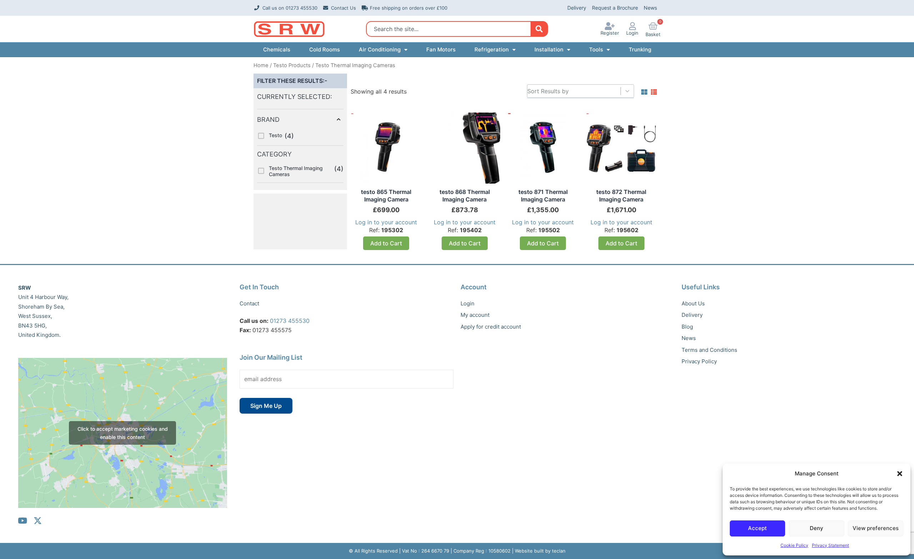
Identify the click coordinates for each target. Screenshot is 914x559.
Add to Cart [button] (386, 243)
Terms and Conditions (709, 349)
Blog (687, 326)
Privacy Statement (830, 545)
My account (475, 314)
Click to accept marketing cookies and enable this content (122, 433)
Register (610, 33)
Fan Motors (441, 49)
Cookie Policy (794, 545)
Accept (757, 528)
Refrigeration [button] (491, 49)
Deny (816, 528)
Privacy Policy (699, 361)
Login (632, 33)
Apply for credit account (491, 326)
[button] (899, 473)
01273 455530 (290, 320)
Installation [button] (548, 49)
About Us (693, 303)
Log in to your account (386, 222)
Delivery (576, 8)
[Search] (539, 29)
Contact (249, 303)
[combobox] (450, 29)
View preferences (876, 528)
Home (260, 65)
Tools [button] (596, 49)
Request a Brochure (615, 8)
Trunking (640, 49)
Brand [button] (268, 119)
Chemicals (276, 49)
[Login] (632, 26)
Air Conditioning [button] (380, 49)
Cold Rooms (324, 49)
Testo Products (292, 65)
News (650, 8)
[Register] (610, 26)
